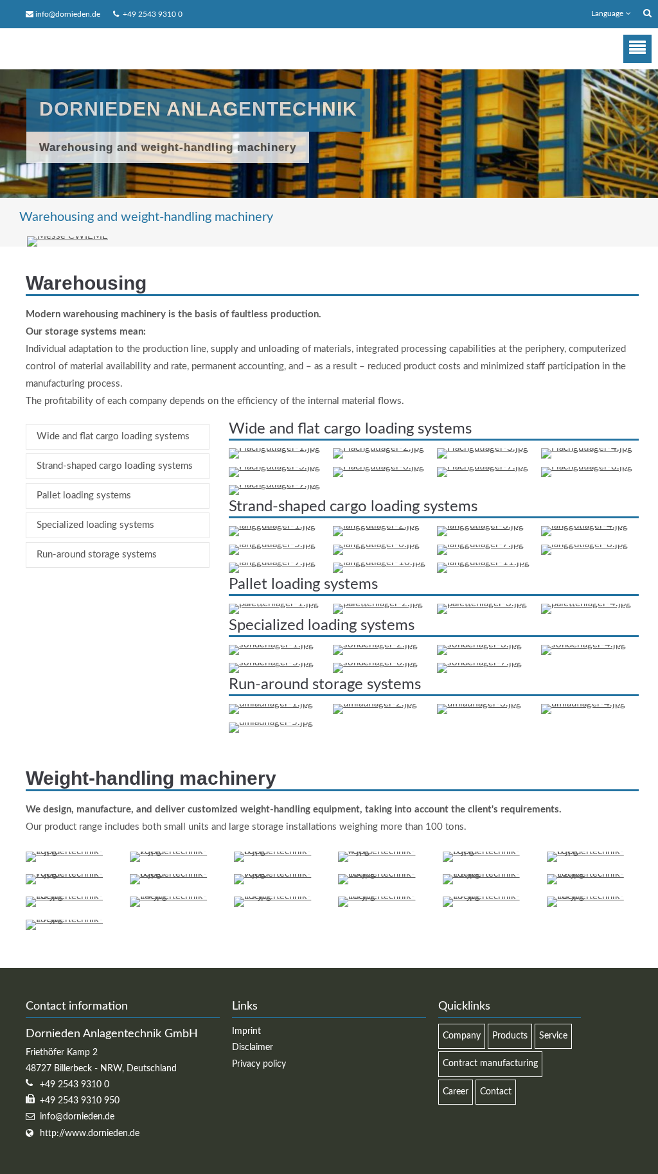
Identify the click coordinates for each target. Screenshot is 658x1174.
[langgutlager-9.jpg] (272, 562)
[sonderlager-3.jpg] (479, 644)
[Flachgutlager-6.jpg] (378, 466)
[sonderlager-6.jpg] (375, 662)
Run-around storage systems (97, 554)
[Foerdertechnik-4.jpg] (384, 851)
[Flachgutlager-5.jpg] (274, 466)
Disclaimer (252, 1047)
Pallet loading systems (84, 495)
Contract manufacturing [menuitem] (490, 1063)
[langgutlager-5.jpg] (272, 544)
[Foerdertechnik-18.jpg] (593, 896)
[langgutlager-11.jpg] (483, 562)
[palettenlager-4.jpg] (586, 603)
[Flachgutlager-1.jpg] (274, 448)
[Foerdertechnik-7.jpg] (72, 874)
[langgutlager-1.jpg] (272, 525)
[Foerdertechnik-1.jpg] (72, 851)
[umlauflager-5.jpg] (271, 722)
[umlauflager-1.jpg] (271, 703)
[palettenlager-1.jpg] (274, 603)
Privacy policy (259, 1064)
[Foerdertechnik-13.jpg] (72, 896)
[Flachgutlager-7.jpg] (482, 466)
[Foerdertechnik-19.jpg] (72, 919)
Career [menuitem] (455, 1091)
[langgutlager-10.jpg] (379, 562)
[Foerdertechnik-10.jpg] (384, 874)
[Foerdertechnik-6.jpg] (593, 851)
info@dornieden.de (67, 14)
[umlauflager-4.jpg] (583, 703)
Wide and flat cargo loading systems (113, 436)
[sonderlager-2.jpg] (375, 644)
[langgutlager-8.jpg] (584, 544)
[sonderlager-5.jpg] (271, 662)
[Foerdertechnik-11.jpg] (489, 874)
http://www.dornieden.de (89, 1133)
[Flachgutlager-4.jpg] (586, 448)
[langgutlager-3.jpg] (480, 525)
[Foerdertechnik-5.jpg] (489, 851)
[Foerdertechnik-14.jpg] (176, 896)
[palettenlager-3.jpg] (482, 603)
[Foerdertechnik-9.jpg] (280, 874)
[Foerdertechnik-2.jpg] (176, 851)
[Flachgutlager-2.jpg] (378, 448)
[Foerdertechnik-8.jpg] (176, 874)
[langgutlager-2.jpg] (376, 525)
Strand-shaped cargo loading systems (115, 466)
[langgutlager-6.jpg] (376, 544)
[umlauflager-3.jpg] (479, 703)
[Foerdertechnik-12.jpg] (593, 874)
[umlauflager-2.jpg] (375, 703)
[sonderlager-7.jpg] (479, 662)
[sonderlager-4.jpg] (583, 644)
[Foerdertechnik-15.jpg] (280, 896)
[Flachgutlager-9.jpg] (274, 484)
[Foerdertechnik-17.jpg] (489, 896)
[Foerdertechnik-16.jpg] (384, 896)
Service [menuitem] (553, 1035)
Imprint (246, 1031)
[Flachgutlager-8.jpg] (586, 466)
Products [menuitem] (510, 1035)
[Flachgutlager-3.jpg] (482, 448)
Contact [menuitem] (495, 1091)
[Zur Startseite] (110, 49)
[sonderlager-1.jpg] (271, 644)
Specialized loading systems (95, 525)
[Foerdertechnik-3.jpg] (280, 851)
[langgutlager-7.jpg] (480, 544)
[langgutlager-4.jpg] (584, 525)
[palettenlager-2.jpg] (378, 603)
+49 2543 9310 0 (150, 14)
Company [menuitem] (462, 1035)
